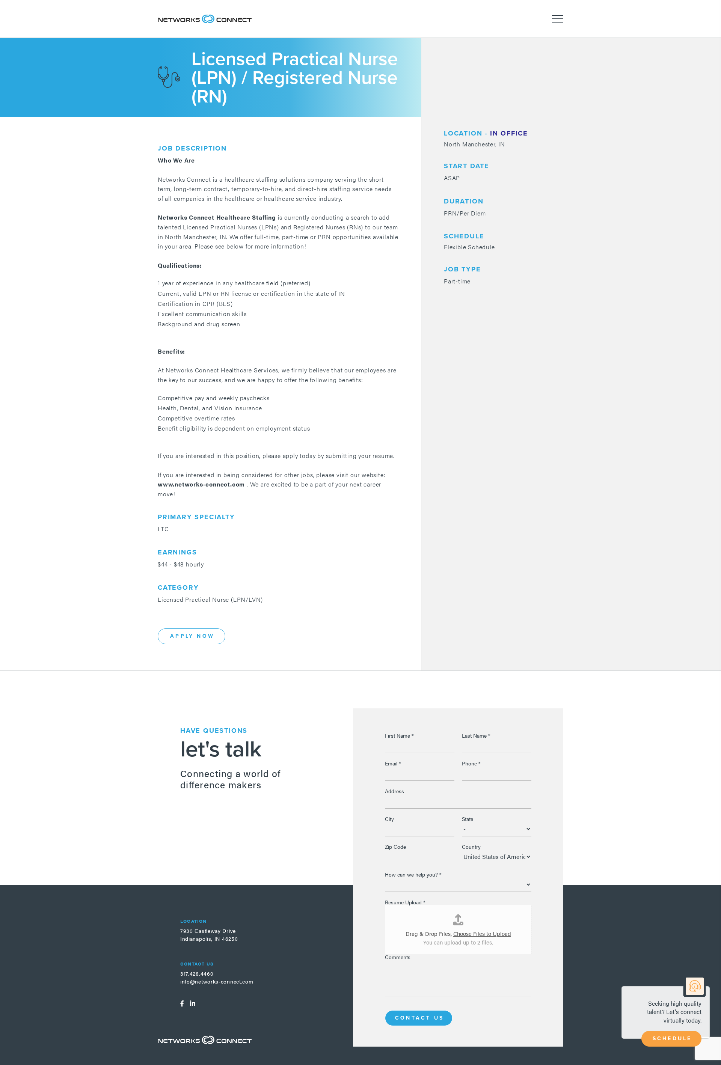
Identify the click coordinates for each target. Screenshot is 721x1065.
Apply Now (192, 636)
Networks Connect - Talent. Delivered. (205, 18)
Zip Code (395, 846)
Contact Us (419, 1018)
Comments (397, 957)
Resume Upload (405, 902)
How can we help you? (413, 874)
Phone (471, 763)
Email (393, 763)
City (389, 818)
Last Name (476, 735)
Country (471, 846)
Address (394, 791)
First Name (399, 735)
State (467, 818)
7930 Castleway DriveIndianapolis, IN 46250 (209, 934)
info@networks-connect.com (216, 981)
